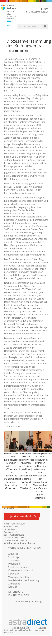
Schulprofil (13, 560)
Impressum (39, 630)
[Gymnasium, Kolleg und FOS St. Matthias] (24, 12)
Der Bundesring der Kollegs (28, 601)
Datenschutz (8, 632)
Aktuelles (13, 553)
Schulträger (14, 557)
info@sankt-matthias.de (23, 543)
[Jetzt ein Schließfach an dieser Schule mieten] (29, 624)
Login (45, 8)
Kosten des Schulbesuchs (21, 570)
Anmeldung (14, 583)
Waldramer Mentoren (19, 577)
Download (13, 573)
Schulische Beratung (19, 567)
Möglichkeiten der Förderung (23, 580)
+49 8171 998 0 (19, 537)
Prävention (14, 563)
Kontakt (12, 586)
